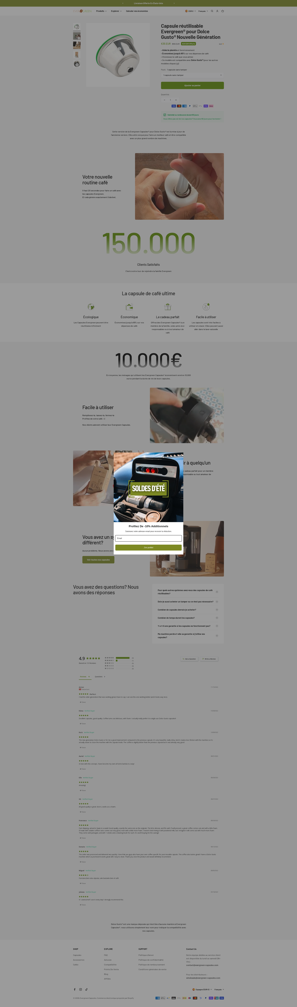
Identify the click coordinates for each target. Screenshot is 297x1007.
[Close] (180, 455)
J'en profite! (148, 548)
